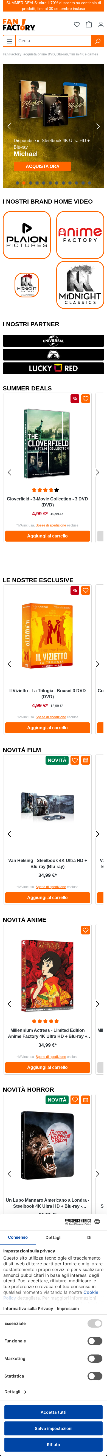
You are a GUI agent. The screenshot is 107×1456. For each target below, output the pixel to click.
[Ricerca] (97, 40)
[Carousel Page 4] (37, 183)
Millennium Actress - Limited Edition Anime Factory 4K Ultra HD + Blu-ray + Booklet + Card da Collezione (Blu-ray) (47, 1034)
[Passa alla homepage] (30, 24)
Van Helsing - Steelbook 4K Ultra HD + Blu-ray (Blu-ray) (47, 863)
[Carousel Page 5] (43, 183)
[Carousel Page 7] (56, 183)
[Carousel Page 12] (89, 183)
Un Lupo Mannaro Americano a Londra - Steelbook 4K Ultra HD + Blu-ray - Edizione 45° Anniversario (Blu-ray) (47, 1203)
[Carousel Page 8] (63, 183)
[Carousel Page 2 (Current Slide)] (24, 183)
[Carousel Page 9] (70, 183)
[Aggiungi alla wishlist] (85, 398)
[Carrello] (89, 25)
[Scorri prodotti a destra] (97, 472)
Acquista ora (43, 166)
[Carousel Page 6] (50, 183)
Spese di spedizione (51, 525)
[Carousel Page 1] (17, 183)
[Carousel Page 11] (83, 183)
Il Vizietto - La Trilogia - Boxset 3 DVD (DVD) (47, 693)
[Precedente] (9, 126)
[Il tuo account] (101, 25)
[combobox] (53, 40)
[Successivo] (98, 126)
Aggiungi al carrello (47, 536)
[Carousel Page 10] (76, 183)
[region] (53, 126)
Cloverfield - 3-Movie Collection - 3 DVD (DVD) (47, 502)
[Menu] (9, 40)
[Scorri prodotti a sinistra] (9, 472)
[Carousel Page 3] (30, 183)
